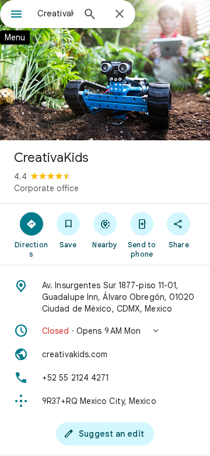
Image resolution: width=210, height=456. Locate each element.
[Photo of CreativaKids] (105, 70)
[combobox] (55, 13)
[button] (105, 331)
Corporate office (46, 188)
